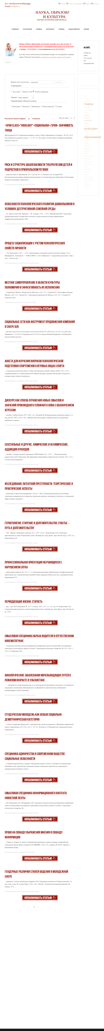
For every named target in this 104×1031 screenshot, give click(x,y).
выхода (90, 110)
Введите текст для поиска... (20, 82)
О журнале (27, 29)
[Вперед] (41, 907)
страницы (90, 180)
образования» (87, 140)
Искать (59, 82)
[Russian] (62, 4)
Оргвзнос (50, 29)
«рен (85, 107)
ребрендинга (87, 161)
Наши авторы (74, 29)
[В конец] (45, 907)
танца (85, 182)
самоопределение (88, 164)
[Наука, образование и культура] (40, 151)
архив (85, 110)
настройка (86, 134)
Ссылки (59, 107)
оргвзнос (86, 143)
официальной (87, 148)
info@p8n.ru (15, 6)
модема (86, 131)
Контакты (26, 107)
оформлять (87, 151)
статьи (85, 180)
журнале (88, 120)
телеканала (87, 185)
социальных (87, 172)
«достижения (87, 101)
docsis (85, 96)
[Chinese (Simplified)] (75, 4)
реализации (87, 158)
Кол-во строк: (64, 118)
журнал (86, 115)
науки (91, 134)
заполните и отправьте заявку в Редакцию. (56, 57)
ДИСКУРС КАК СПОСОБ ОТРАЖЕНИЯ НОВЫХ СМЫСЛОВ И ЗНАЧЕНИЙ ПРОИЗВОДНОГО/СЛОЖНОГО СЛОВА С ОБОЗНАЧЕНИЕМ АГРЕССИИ (39, 405)
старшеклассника (88, 177)
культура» (91, 128)
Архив (86, 29)
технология (87, 187)
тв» (88, 182)
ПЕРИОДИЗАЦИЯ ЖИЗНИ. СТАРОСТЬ (23, 602)
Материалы (36, 107)
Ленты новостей (48, 107)
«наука (88, 104)
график (86, 112)
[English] (87, 4)
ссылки (86, 174)
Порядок (14, 97)
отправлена (87, 145)
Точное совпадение (41, 92)
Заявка (39, 29)
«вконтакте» (87, 98)
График (61, 29)
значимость (87, 126)
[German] (95, 4)
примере (86, 153)
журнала (87, 118)
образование (92, 137)
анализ (89, 107)
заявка (86, 123)
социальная (87, 169)
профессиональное (88, 156)
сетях (85, 166)
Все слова (16, 92)
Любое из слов (27, 92)
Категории (16, 107)
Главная (15, 29)
